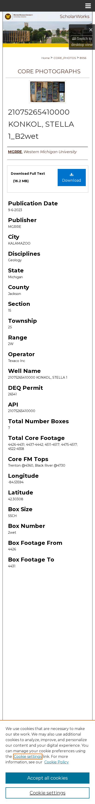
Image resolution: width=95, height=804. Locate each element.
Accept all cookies (47, 778)
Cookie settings (28, 756)
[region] (47, 762)
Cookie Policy (56, 762)
